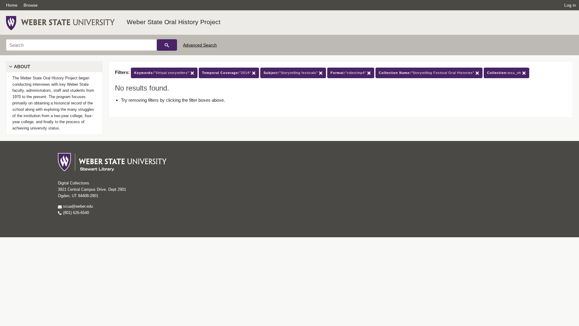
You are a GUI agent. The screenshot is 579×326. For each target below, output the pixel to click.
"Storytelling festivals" (291, 73)
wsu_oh (504, 73)
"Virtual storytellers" (162, 73)
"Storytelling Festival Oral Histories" (427, 73)
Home (11, 5)
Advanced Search (200, 45)
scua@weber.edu (77, 206)
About (22, 66)
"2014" (227, 73)
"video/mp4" (349, 73)
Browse (31, 5)
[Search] (167, 45)
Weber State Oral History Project (173, 21)
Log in (570, 5)
